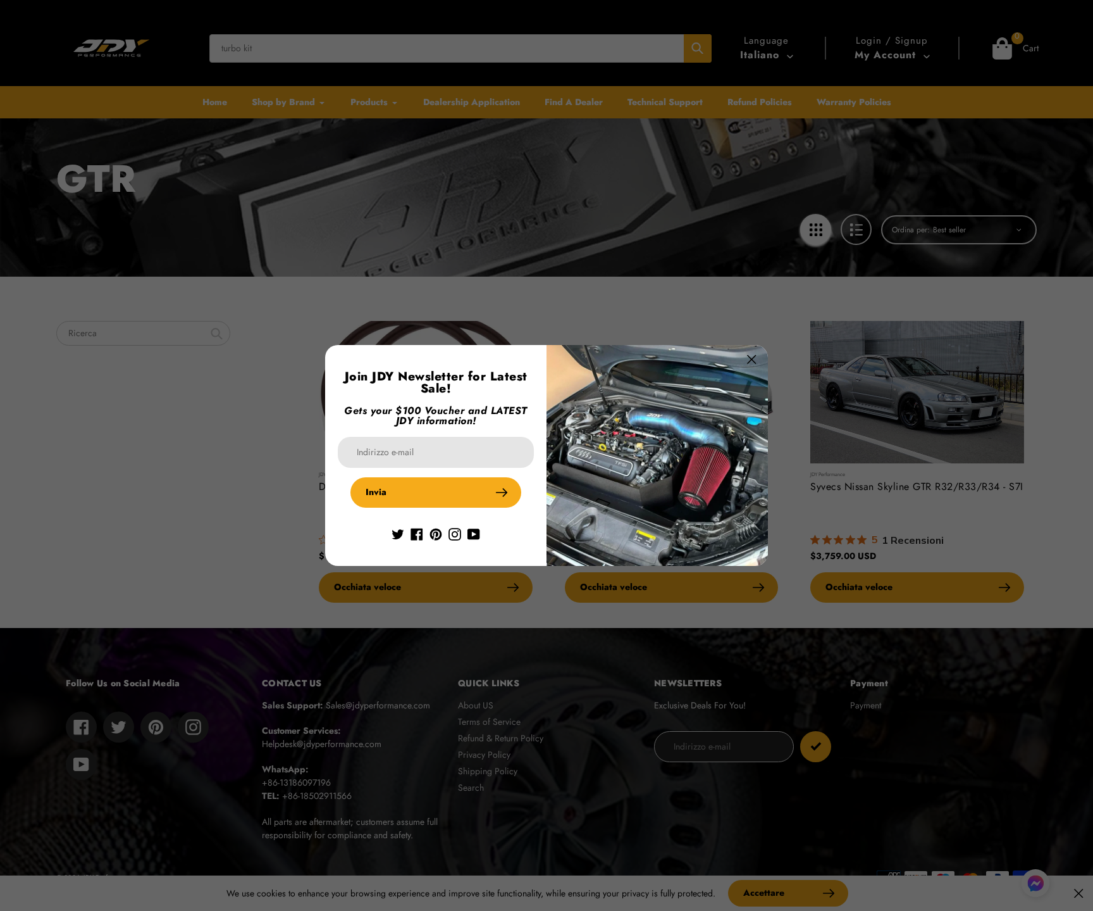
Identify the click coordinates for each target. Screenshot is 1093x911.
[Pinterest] (435, 533)
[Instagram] (454, 533)
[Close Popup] (752, 359)
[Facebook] (417, 533)
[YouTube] (473, 533)
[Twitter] (398, 533)
